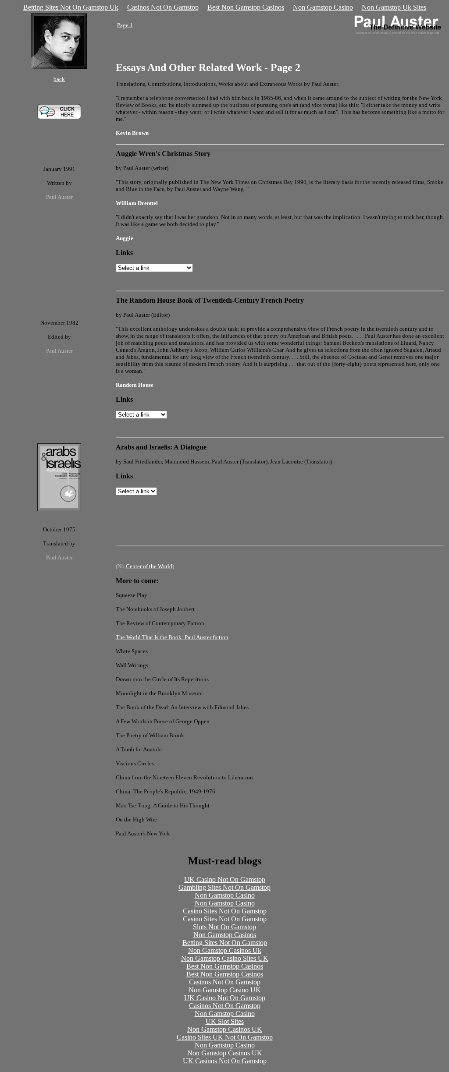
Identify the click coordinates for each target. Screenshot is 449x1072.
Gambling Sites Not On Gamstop (224, 887)
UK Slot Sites (225, 1021)
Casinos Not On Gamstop (163, 7)
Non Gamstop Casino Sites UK (224, 958)
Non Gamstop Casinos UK (224, 1029)
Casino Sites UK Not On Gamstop (225, 1037)
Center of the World (149, 566)
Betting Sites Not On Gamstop (224, 942)
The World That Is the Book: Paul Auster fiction (172, 637)
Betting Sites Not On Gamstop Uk (70, 7)
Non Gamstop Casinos (224, 934)
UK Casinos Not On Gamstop (225, 1061)
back (59, 79)
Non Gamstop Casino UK (225, 990)
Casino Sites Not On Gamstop (225, 911)
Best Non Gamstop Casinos (245, 7)
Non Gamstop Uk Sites (394, 7)
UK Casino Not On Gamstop (224, 879)
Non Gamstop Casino (323, 7)
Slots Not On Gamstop (224, 926)
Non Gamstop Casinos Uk (224, 950)
